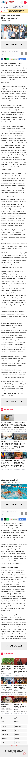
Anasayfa (4, 20)
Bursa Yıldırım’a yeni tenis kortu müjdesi (6, 686)
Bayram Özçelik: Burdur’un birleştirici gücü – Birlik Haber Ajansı (20, 707)
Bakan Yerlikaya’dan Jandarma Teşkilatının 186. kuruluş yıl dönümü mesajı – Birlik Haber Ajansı (7, 464)
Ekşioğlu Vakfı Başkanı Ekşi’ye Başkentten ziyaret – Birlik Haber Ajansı (20, 688)
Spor (9, 482)
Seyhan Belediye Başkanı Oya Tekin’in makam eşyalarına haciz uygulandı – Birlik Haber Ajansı (20, 670)
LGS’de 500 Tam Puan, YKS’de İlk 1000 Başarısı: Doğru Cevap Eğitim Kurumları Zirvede (17, 12)
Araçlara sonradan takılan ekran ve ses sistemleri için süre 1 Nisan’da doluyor (20, 425)
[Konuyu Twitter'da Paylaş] (5, 59)
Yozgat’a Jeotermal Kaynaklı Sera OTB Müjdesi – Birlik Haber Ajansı (7, 669)
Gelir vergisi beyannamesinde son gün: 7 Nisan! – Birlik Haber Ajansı (7, 444)
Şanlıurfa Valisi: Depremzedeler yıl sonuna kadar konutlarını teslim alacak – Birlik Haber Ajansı (20, 445)
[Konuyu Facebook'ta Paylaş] (2, 59)
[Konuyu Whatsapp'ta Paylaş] (7, 59)
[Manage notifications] (24, 753)
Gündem (9, 20)
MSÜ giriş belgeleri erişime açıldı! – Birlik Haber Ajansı (7, 424)
